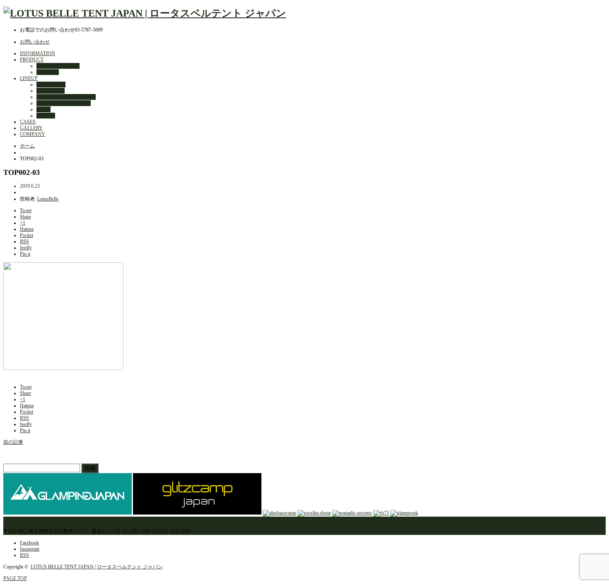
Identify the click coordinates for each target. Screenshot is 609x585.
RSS (24, 555)
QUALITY (47, 72)
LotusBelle (47, 199)
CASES (28, 122)
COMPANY (32, 134)
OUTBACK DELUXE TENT (66, 97)
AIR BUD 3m (50, 91)
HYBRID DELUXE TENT (63, 103)
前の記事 (13, 442)
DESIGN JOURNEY (58, 66)
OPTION (45, 115)
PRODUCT (32, 60)
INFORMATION (37, 53)
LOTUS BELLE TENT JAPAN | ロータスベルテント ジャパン (97, 567)
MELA (43, 109)
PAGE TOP (15, 578)
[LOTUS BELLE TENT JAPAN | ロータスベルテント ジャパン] (144, 13)
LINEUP (29, 78)
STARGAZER (50, 84)
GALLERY (31, 128)
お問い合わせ (35, 42)
